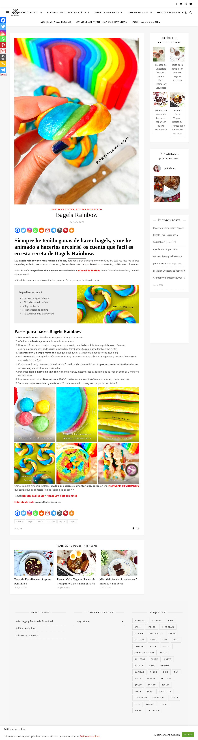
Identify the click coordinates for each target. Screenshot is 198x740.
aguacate (140, 620)
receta (166, 685)
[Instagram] (29, 230)
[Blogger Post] (59, 230)
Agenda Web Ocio (107, 12)
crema (172, 633)
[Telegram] (53, 230)
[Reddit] (41, 230)
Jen (20, 528)
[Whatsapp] (35, 230)
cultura (139, 640)
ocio (165, 672)
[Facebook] (17, 230)
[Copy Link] (3, 64)
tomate (150, 704)
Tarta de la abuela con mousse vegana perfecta (177, 72)
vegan (62, 521)
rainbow (51, 521)
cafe (171, 620)
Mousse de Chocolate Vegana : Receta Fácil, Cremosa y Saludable (161, 76)
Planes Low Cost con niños (62, 495)
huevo (168, 659)
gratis (154, 659)
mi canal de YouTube (88, 270)
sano (150, 691)
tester (174, 697)
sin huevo (159, 697)
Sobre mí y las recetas (56, 21)
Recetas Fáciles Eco (33, 495)
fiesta (152, 646)
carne (138, 627)
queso (138, 685)
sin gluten (165, 691)
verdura (154, 710)
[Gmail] (47, 230)
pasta (138, 678)
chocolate (167, 627)
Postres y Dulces (63, 209)
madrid (139, 665)
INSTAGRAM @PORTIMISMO (123, 485)
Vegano (72, 521)
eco (165, 640)
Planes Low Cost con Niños (66, 12)
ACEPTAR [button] (188, 734)
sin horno (141, 697)
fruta (163, 652)
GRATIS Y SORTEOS (168, 12)
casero (151, 627)
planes (151, 678)
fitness (166, 646)
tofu (137, 704)
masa (152, 665)
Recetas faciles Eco (25, 12)
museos (164, 665)
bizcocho (157, 620)
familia (139, 646)
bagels (30, 521)
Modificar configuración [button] (167, 734)
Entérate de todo (24, 501)
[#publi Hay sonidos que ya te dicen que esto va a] (167, 189)
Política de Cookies (146, 21)
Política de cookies (89, 736)
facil (176, 640)
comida (139, 633)
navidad (139, 672)
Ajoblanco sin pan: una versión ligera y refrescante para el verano (167, 256)
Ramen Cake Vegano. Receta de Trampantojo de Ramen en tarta (178, 122)
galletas (140, 659)
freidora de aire (144, 652)
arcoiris (19, 521)
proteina (166, 678)
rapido (152, 685)
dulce (153, 640)
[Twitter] (23, 230)
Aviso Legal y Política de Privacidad (101, 21)
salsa (138, 691)
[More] (71, 230)
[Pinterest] (65, 230)
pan (176, 672)
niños (40, 521)
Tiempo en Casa (137, 12)
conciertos (156, 633)
